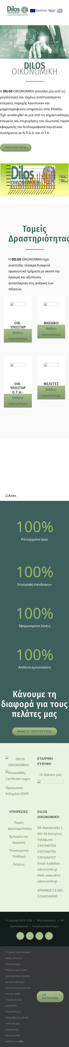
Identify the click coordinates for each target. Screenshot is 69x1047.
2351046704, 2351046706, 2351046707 (47, 851)
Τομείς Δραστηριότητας (19, 825)
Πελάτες (19, 864)
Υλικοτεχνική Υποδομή (18, 853)
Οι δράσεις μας (51, 774)
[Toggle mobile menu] (62, 20)
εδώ (21, 1041)
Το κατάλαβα (50, 996)
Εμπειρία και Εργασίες (18, 839)
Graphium (39, 926)
